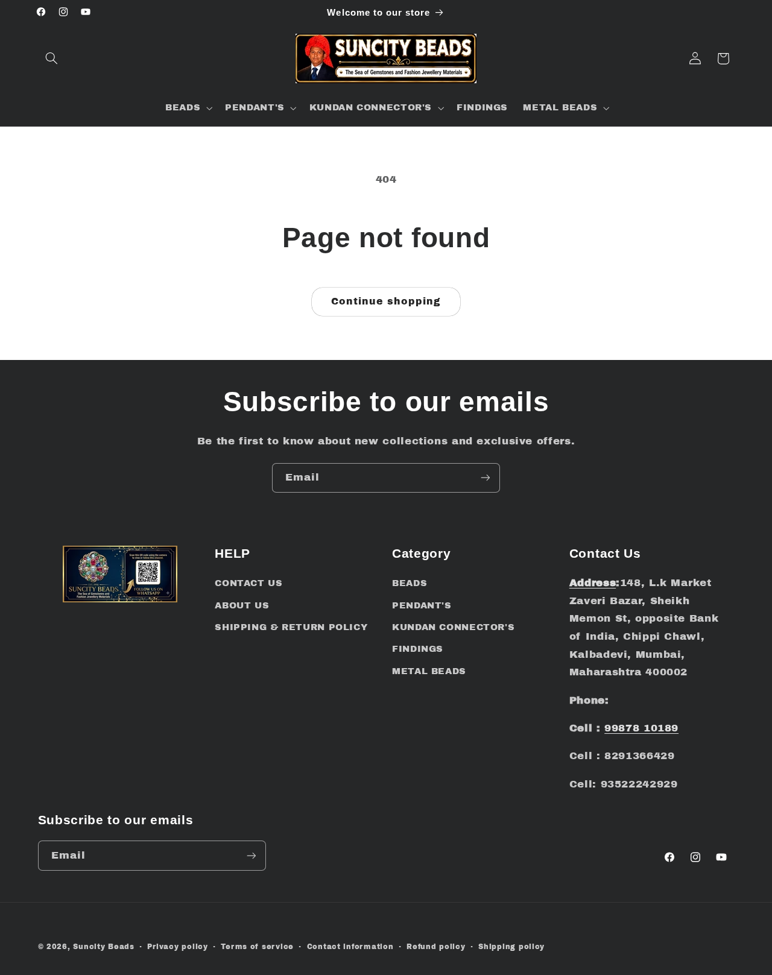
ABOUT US (242, 605)
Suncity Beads (103, 946)
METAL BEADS (429, 671)
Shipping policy (511, 946)
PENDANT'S (422, 605)
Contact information (350, 946)
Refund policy (436, 946)
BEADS (409, 583)
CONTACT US (248, 583)
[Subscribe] (485, 478)
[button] (52, 58)
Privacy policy (177, 946)
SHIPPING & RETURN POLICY (291, 627)
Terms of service (257, 946)
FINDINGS (417, 649)
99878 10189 (641, 728)
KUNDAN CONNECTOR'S (453, 627)
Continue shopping (386, 301)
